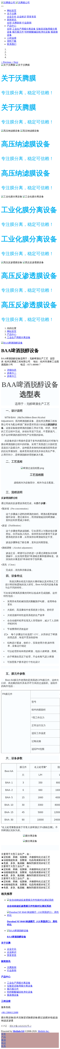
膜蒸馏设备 (13, 995)
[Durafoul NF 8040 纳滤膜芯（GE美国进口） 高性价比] (33, 915)
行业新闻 (11, 970)
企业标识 (11, 952)
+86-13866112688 (9, 1012)
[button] (6, 62)
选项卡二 (11, 373)
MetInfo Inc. (43, 1031)
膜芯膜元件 (13, 989)
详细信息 (11, 370)
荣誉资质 (11, 955)
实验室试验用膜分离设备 (20, 986)
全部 (9, 23)
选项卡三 (11, 376)
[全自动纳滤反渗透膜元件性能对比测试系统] (30, 900)
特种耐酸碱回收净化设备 (20, 992)
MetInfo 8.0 (18, 1031)
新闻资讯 (5, 961)
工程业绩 (5, 1001)
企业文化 (11, 949)
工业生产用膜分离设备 (18, 337)
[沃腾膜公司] (30, 2)
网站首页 (11, 10)
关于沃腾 (5, 943)
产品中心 (11, 334)
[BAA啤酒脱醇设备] (17, 930)
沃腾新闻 (11, 967)
